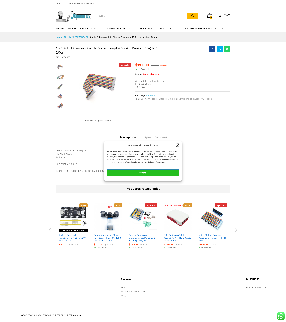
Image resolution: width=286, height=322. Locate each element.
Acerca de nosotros (256, 287)
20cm (144, 99)
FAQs (123, 295)
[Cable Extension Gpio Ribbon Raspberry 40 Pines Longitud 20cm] (212, 49)
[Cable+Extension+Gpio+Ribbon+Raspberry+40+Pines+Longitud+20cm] (220, 49)
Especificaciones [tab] (155, 137)
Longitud (180, 99)
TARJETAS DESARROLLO (117, 28)
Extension (164, 99)
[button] (177, 145)
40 (149, 99)
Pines (189, 99)
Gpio (172, 99)
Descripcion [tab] (127, 137)
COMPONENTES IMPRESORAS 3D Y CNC (202, 28)
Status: (139, 74)
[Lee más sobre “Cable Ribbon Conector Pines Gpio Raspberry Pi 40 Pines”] (209, 230)
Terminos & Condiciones (133, 291)
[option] (73, 226)
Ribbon (208, 99)
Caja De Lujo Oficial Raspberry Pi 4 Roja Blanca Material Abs (177, 238)
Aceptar (143, 172)
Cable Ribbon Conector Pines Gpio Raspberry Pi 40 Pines (212, 238)
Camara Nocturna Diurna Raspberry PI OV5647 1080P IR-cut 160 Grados (108, 238)
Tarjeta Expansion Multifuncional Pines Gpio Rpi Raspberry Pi (142, 238)
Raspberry (198, 99)
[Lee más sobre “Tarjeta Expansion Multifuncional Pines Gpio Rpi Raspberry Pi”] (139, 230)
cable (154, 99)
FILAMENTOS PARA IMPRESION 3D (76, 28)
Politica (125, 287)
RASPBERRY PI (153, 95)
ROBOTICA (166, 28)
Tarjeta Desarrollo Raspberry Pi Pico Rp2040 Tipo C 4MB (72, 238)
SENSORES (146, 28)
